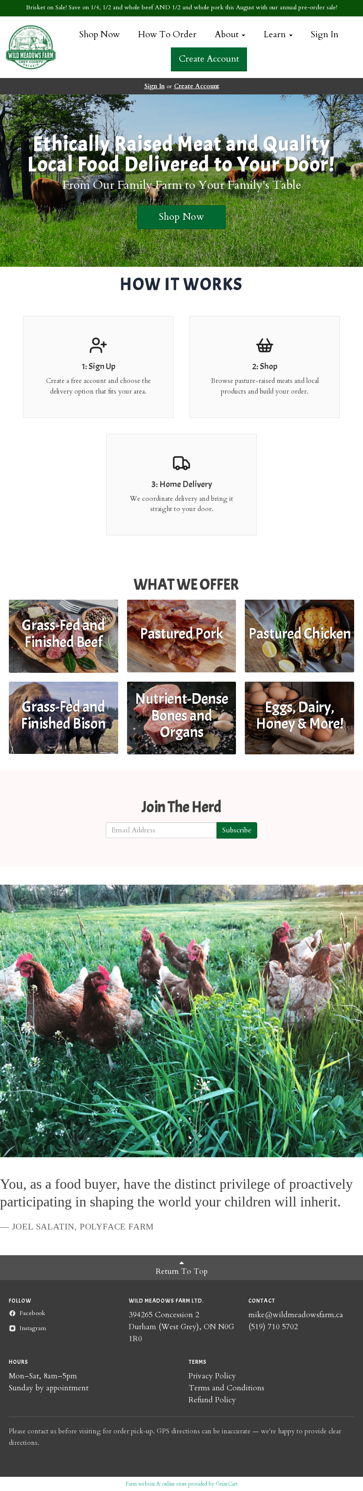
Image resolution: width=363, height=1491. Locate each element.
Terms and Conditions (226, 1388)
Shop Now (99, 34)
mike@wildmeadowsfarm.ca (295, 1315)
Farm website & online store (156, 1483)
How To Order (167, 34)
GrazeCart (227, 1483)
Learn (275, 34)
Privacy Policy (212, 1376)
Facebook (32, 1313)
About (228, 34)
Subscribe (236, 830)
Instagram (32, 1328)
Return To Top (182, 1271)
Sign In (325, 34)
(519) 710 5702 (273, 1327)
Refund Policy (212, 1400)
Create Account (209, 59)
